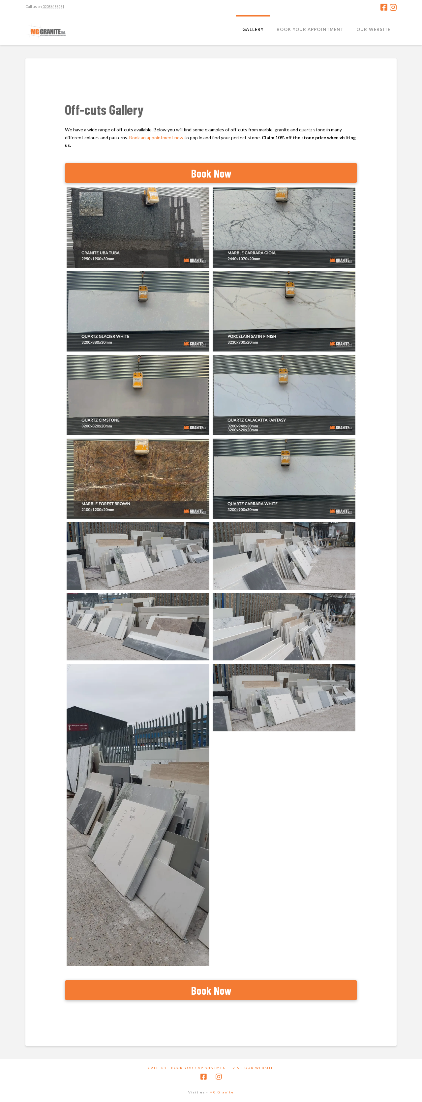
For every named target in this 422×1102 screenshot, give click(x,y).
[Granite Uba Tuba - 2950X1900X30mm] (138, 227)
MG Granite (221, 1092)
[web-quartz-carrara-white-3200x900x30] (284, 479)
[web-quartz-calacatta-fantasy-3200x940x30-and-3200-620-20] (284, 395)
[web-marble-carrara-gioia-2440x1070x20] (284, 227)
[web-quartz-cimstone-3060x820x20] (138, 395)
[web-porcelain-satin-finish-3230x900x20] (284, 311)
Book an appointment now (156, 137)
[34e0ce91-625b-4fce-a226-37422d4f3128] (138, 815)
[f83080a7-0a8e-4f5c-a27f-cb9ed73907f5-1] (138, 556)
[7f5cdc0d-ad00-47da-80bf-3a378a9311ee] (284, 627)
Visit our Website (253, 1068)
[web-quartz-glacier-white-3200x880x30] (138, 311)
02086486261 (53, 6)
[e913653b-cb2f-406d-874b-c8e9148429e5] (284, 556)
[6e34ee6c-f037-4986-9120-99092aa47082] (138, 627)
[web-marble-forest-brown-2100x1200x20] (138, 479)
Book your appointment (199, 1068)
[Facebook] (383, 7)
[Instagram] (393, 7)
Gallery (157, 1068)
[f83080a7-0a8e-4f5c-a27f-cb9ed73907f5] (284, 697)
